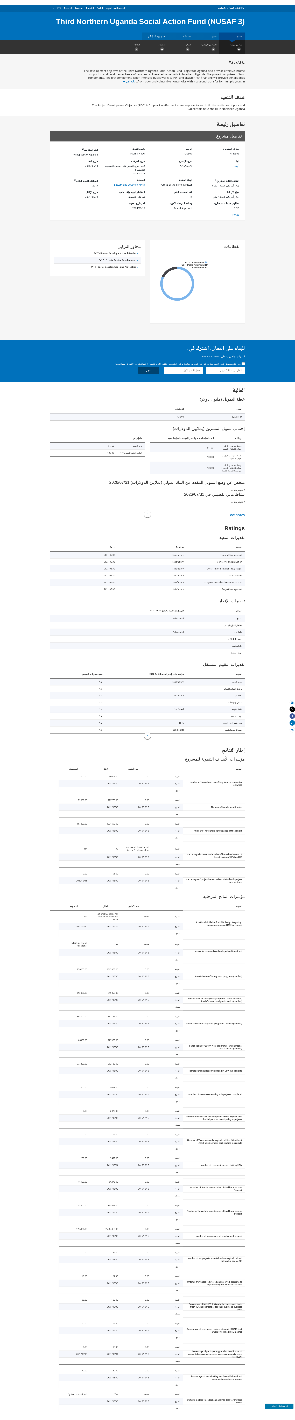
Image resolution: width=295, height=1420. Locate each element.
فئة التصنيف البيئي (183, 192)
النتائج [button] (137, 44)
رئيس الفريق (138, 148)
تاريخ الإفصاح (185, 161)
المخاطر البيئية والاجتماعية (132, 192)
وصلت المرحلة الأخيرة (181, 203)
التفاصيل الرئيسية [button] (208, 44)
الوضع (189, 148)
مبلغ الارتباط (233, 192)
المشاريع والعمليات (226, 7)
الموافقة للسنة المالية (86, 180)
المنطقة (141, 179)
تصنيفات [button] (161, 44)
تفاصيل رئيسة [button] (236, 44)
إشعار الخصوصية (217, 363)
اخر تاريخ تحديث (137, 203)
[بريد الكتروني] (292, 702)
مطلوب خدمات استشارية (226, 203)
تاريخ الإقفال (92, 192)
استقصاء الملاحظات (279, 1406)
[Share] (292, 716)
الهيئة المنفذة (185, 179)
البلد (237, 161)
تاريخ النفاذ (92, 161)
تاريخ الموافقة (138, 161)
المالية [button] (188, 44)
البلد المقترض (90, 149)
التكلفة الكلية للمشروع (226, 180)
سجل (148, 370)
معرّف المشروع (231, 148)
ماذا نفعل (240, 7)
